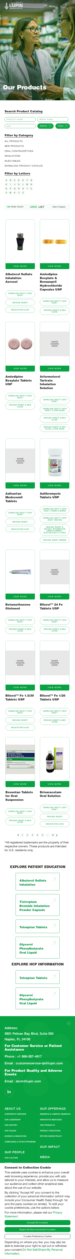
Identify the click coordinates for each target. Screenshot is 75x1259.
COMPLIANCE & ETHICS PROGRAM (20, 1142)
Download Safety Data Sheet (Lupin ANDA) (55, 410)
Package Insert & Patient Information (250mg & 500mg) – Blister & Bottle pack (54, 530)
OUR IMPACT (50, 1146)
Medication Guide (20, 310)
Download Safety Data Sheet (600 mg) (55, 519)
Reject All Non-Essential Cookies (37, 1229)
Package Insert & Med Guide (55, 311)
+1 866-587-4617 (29, 1056)
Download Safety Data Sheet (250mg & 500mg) (55, 510)
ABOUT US (13, 1108)
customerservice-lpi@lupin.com (39, 1063)
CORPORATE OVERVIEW (15, 1114)
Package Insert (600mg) (54, 540)
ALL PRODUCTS (14, 141)
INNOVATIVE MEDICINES (51, 1120)
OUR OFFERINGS (53, 1108)
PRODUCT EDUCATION (50, 1131)
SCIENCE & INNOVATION (15, 1136)
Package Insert (20, 303)
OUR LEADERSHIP (13, 1120)
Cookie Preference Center (37, 1236)
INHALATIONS (12, 156)
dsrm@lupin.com (28, 1081)
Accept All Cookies (37, 1222)
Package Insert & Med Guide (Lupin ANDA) (55, 428)
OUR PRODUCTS (47, 1125)
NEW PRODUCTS (14, 146)
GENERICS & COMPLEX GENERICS (55, 1114)
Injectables (12, 161)
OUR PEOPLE (15, 1152)
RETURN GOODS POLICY (51, 1136)
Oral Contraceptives (19, 151)
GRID (33, 207)
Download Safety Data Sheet (20, 294)
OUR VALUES (10, 1131)
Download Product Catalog (24, 166)
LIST (41, 207)
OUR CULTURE (11, 1158)
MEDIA (45, 1157)
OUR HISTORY (11, 1125)
